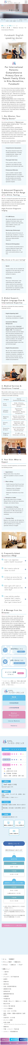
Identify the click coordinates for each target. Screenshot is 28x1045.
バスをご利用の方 (19, 825)
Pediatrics (14, 725)
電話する (5, 1039)
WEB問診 (24, 1039)
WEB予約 (14, 1039)
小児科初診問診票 (14, 707)
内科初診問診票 (13, 703)
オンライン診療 (14, 1043)
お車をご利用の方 (14, 833)
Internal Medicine (14, 721)
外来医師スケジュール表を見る (13, 925)
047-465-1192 (10, 784)
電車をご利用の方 (8, 825)
